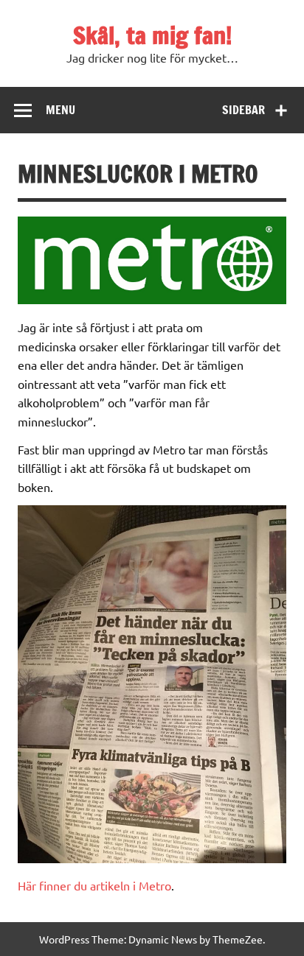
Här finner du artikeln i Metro (94, 885)
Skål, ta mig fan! (152, 35)
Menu (60, 110)
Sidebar (243, 110)
